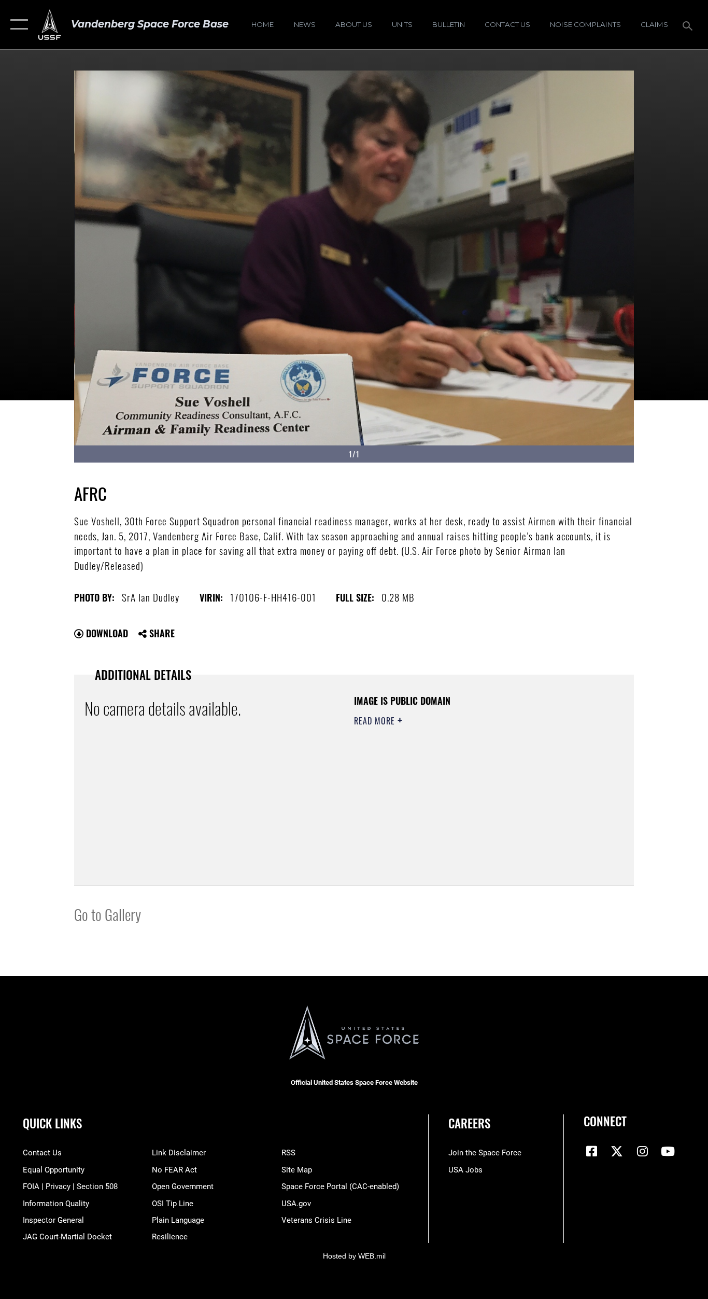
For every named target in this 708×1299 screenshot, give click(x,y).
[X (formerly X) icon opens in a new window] (617, 1151)
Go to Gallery (107, 914)
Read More (376, 721)
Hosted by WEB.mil (354, 1256)
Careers (469, 1123)
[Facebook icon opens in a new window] (591, 1151)
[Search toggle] (689, 24)
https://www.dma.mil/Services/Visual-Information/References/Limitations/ (475, 801)
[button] (17, 24)
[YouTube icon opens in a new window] (667, 1151)
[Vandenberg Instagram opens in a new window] (642, 1151)
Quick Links (52, 1123)
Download (105, 633)
